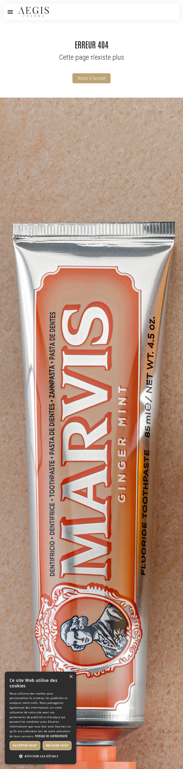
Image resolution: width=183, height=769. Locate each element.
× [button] (71, 677)
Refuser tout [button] (57, 745)
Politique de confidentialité (51, 736)
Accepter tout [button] (25, 745)
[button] (10, 12)
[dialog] (40, 718)
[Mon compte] (166, 12)
